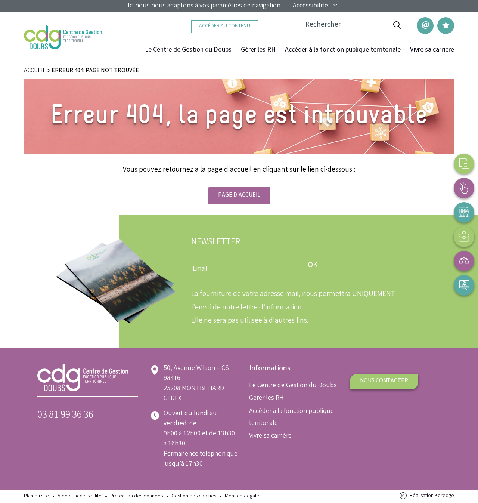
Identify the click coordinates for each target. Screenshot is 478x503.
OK (313, 265)
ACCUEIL (35, 71)
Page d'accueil (239, 195)
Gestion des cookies (193, 496)
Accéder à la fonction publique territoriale (343, 50)
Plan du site (36, 496)
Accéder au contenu (224, 26)
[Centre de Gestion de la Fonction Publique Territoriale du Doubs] (63, 37)
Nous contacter (384, 381)
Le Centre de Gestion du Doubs (188, 50)
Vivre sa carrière (432, 50)
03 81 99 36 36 (65, 415)
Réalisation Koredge (432, 496)
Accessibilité (310, 6)
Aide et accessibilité (80, 496)
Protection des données (136, 496)
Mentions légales (243, 496)
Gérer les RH (258, 50)
